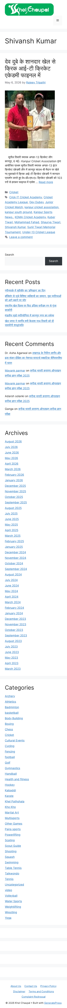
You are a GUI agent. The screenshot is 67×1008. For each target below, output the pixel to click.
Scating (10, 840)
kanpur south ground (18, 212)
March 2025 (12, 535)
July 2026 (11, 447)
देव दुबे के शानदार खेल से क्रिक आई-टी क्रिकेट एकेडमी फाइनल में (30, 68)
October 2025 (14, 497)
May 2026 (11, 458)
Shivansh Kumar (15, 227)
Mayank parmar (15, 370)
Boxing (9, 723)
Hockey (10, 784)
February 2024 (14, 607)
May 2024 (11, 591)
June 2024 (12, 585)
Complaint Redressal (34, 996)
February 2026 (14, 474)
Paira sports (13, 829)
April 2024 (11, 596)
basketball (12, 712)
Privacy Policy (48, 986)
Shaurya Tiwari (50, 222)
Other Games (13, 823)
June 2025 (12, 519)
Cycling (9, 746)
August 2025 (13, 508)
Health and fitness (17, 779)
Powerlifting (12, 834)
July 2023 (11, 646)
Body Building (14, 718)
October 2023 (14, 630)
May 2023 (11, 657)
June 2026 (12, 452)
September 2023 (16, 635)
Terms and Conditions (41, 991)
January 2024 (14, 613)
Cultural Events (15, 740)
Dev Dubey (36, 202)
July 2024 (11, 580)
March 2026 (13, 469)
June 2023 (12, 652)
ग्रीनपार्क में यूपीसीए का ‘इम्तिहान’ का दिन (25, 290)
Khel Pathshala (14, 801)
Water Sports (13, 901)
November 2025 (15, 491)
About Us (16, 986)
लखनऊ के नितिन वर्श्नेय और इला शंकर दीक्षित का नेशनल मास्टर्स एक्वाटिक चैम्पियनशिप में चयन (33, 358)
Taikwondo (12, 873)
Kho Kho (10, 807)
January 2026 (14, 480)
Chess (9, 729)
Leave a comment (21, 237)
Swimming (11, 862)
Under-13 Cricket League (38, 232)
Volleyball (11, 895)
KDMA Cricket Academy (30, 217)
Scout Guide (13, 845)
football (10, 757)
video (8, 890)
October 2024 (14, 563)
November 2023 (15, 624)
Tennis (9, 879)
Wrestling (11, 912)
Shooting (10, 851)
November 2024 (15, 558)
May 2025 (11, 524)
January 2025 (14, 546)
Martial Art (12, 812)
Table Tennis (13, 868)
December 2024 (15, 552)
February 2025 (14, 541)
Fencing (10, 751)
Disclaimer (19, 991)
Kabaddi (10, 790)
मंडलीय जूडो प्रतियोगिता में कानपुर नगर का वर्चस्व (29, 315)
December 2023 (15, 618)
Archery (10, 696)
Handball (11, 773)
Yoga (8, 917)
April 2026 (11, 463)
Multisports (12, 818)
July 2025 (11, 513)
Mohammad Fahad (26, 222)
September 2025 (16, 502)
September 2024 (16, 569)
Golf (7, 762)
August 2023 (13, 641)
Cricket (13, 192)
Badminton (12, 707)
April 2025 (11, 530)
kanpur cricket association (42, 207)
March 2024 (13, 602)
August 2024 (13, 574)
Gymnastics (12, 768)
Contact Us (30, 986)
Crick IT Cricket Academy (25, 197)
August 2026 (13, 441)
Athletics (10, 701)
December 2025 (15, 485)
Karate (9, 796)
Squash (10, 857)
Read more (46, 182)
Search (9, 254)
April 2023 (11, 663)
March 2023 (13, 668)
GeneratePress (53, 1002)
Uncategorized (14, 884)
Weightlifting (13, 906)
